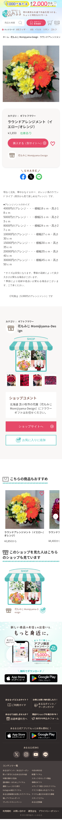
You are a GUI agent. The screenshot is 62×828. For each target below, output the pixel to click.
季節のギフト (37, 782)
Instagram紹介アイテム (12, 790)
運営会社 (32, 810)
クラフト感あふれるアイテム (43, 790)
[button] (6, 516)
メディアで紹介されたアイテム (44, 786)
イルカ (38, 29)
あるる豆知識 (37, 802)
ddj (31, 29)
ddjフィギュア (22, 29)
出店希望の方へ (19, 718)
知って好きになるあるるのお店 (15, 774)
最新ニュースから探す (11, 786)
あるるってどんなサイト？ (16, 699)
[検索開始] (21, 22)
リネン (46, 29)
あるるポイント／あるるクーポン (16, 770)
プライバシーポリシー (49, 810)
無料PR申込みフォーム (47, 718)
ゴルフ (54, 29)
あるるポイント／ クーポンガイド (47, 705)
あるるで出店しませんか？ (17, 714)
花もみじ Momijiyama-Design (33, 155)
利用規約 (7, 810)
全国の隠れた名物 (10, 778)
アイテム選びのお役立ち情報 (43, 794)
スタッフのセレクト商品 (41, 778)
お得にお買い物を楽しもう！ (45, 699)
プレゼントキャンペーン (12, 802)
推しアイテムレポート (11, 798)
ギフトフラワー (28, 115)
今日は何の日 (37, 770)
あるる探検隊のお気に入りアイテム (16, 794)
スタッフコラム (38, 798)
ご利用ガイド (19, 705)
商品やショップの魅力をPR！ (45, 714)
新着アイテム (37, 774)
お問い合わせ (19, 810)
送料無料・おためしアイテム (14, 782)
